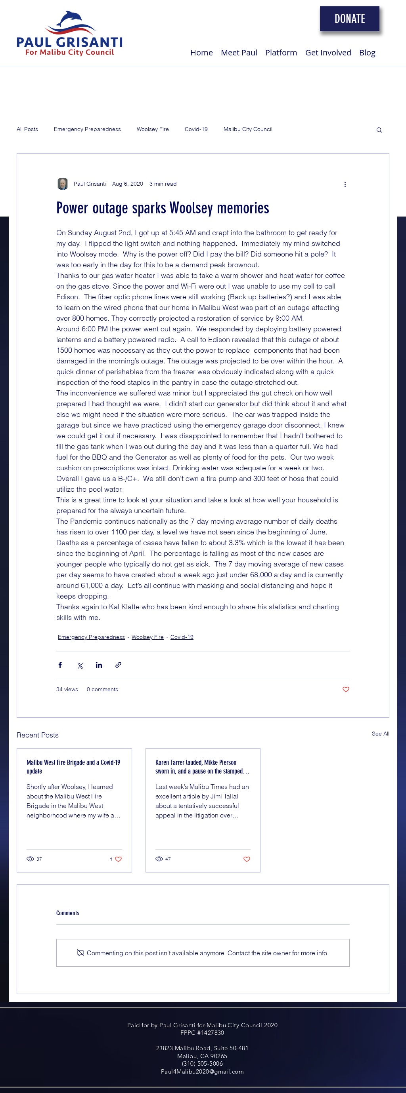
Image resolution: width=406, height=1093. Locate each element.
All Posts (27, 129)
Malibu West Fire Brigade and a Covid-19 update (73, 767)
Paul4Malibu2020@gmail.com (202, 1071)
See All (380, 733)
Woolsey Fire (153, 129)
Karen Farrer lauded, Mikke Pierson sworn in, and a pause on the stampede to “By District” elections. (200, 767)
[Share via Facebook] (60, 665)
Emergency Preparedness (87, 129)
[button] (379, 129)
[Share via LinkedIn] (99, 665)
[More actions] (345, 183)
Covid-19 (196, 129)
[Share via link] (118, 665)
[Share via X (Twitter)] (79, 665)
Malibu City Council (248, 129)
